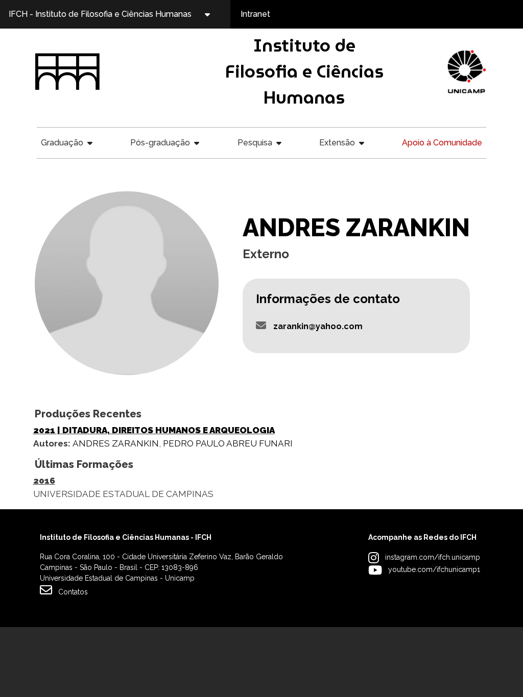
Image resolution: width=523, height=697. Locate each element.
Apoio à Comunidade (442, 142)
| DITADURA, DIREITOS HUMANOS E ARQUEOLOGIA (154, 430)
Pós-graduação (160, 142)
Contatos (73, 592)
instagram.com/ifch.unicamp (432, 557)
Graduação (62, 142)
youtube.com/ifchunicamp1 (434, 569)
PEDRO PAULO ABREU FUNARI (228, 443)
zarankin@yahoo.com (318, 326)
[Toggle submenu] (216, 14)
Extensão (337, 142)
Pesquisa (254, 142)
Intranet (255, 14)
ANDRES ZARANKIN (116, 443)
